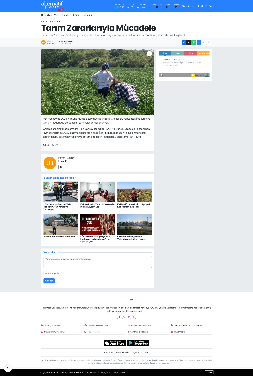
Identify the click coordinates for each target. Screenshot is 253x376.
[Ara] (211, 6)
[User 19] (49, 162)
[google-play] (138, 342)
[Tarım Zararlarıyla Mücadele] (97, 82)
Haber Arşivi (179, 332)
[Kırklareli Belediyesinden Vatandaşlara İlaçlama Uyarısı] (134, 224)
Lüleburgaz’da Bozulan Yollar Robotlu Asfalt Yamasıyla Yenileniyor (57, 207)
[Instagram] (129, 317)
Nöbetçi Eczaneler (52, 325)
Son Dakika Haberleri (139, 332)
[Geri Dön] (8, 368)
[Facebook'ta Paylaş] (184, 42)
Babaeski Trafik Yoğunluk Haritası (188, 325)
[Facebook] (119, 317)
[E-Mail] (60, 167)
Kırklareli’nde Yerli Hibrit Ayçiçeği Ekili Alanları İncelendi (133, 205)
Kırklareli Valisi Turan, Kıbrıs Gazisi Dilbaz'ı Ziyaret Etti (97, 205)
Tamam (209, 372)
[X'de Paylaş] (188, 42)
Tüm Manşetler (93, 332)
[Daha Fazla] (199, 42)
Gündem (66, 14)
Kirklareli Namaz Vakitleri (141, 325)
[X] (124, 317)
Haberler (46, 21)
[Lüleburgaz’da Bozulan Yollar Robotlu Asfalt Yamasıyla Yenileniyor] (60, 191)
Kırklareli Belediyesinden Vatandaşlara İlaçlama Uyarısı (132, 237)
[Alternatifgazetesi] (52, 6)
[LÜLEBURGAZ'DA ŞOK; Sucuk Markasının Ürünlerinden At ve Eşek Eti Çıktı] (97, 224)
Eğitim (76, 14)
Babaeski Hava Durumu (98, 325)
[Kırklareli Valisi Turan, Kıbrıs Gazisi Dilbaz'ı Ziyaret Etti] (97, 191)
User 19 (62, 161)
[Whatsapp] (134, 317)
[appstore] (114, 342)
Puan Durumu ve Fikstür (54, 332)
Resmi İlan (46, 14)
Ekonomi (87, 14)
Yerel (56, 14)
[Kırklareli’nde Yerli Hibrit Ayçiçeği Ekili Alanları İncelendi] (134, 191)
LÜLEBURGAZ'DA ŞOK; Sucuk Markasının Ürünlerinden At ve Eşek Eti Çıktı (95, 239)
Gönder (49, 280)
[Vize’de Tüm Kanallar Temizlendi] (60, 224)
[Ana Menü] (210, 15)
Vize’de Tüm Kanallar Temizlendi (59, 236)
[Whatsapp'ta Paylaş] (193, 42)
